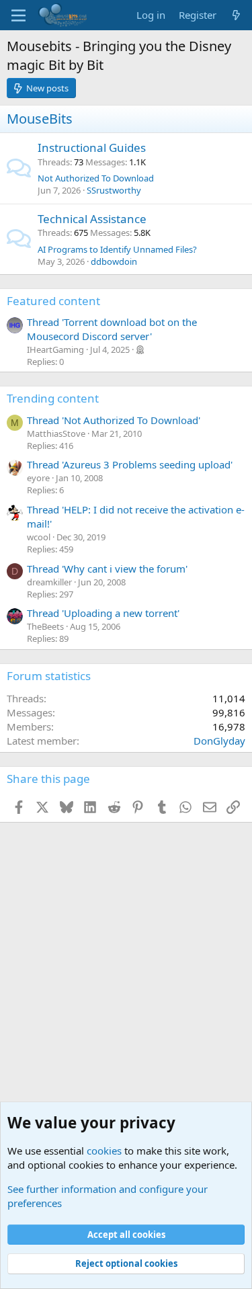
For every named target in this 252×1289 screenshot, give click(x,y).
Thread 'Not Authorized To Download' (113, 420)
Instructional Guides (92, 147)
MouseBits (40, 119)
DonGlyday (219, 740)
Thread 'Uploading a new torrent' (103, 613)
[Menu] (18, 15)
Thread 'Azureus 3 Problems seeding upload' (130, 464)
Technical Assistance (92, 218)
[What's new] (236, 15)
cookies (104, 1150)
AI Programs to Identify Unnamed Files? (117, 249)
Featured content (53, 300)
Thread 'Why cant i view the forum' (107, 568)
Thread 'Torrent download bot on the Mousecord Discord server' (112, 329)
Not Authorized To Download (96, 178)
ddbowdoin (114, 261)
